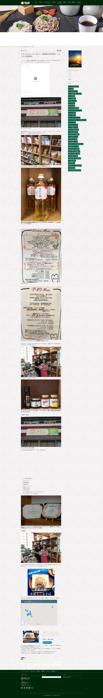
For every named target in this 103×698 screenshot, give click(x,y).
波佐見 (71, 148)
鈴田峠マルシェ (73, 165)
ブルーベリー (72, 122)
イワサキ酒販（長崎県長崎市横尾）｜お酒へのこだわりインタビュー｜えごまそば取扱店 (38, 662)
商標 (71, 141)
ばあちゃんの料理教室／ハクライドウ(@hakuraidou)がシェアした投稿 (35, 95)
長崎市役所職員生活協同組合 (75, 170)
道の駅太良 (77, 158)
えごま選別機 (72, 98)
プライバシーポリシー (25, 671)
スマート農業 (72, 115)
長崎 (79, 165)
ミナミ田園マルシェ (74, 127)
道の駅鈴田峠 (72, 160)
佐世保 (71, 134)
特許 (71, 151)
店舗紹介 (59, 50)
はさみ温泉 (72, 105)
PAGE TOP (100, 676)
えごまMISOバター (73, 91)
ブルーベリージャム (74, 124)
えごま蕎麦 (72, 96)
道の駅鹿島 (72, 163)
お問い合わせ (33, 671)
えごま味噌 (72, 93)
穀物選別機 (77, 151)
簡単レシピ (72, 153)
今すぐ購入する (47, 642)
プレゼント (70, 75)
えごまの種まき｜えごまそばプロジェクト (30, 664)
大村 (32, 659)
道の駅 (71, 158)
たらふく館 (72, 103)
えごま (49, 645)
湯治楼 (77, 148)
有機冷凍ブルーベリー (74, 146)
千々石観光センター (74, 136)
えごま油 (79, 93)
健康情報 (38, 671)
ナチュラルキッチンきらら (27, 659)
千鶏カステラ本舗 (73, 139)
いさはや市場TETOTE (74, 86)
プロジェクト (70, 77)
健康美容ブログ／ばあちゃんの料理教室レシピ (49, 671)
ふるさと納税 (72, 112)
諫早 (78, 153)
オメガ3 (41, 645)
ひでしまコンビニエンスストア (75, 110)
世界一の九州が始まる (74, 129)
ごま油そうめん (73, 100)
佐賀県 (77, 134)
